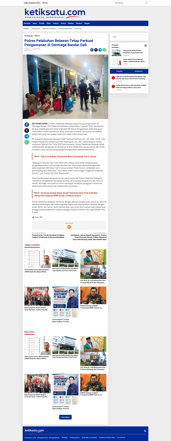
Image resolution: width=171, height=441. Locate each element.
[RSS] (69, 227)
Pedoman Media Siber (107, 437)
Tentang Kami (75, 437)
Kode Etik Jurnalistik (89, 437)
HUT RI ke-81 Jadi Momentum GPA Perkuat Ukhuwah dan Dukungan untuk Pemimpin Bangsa (92, 282)
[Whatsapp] (104, 50)
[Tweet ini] (96, 50)
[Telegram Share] (100, 50)
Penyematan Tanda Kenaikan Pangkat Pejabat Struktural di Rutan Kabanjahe (48, 235)
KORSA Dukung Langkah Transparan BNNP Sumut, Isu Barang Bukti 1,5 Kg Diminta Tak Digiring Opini (91, 307)
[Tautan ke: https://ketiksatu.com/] (145, 45)
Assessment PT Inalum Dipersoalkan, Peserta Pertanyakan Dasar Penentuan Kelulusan (63, 321)
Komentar (139, 71)
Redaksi (65, 437)
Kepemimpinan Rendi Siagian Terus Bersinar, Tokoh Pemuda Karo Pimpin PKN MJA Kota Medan (37, 309)
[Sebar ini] (92, 50)
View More (65, 417)
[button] (146, 3)
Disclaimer (121, 437)
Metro (26, 50)
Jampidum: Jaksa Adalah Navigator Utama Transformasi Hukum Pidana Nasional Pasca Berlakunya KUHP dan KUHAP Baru (88, 236)
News (30, 50)
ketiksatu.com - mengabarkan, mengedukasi (41, 438)
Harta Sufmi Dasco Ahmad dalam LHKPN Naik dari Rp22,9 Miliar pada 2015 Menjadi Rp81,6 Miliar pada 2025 (36, 271)
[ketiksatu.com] (55, 13)
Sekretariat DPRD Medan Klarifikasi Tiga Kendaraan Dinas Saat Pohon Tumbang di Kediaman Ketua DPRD (65, 270)
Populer (119, 71)
